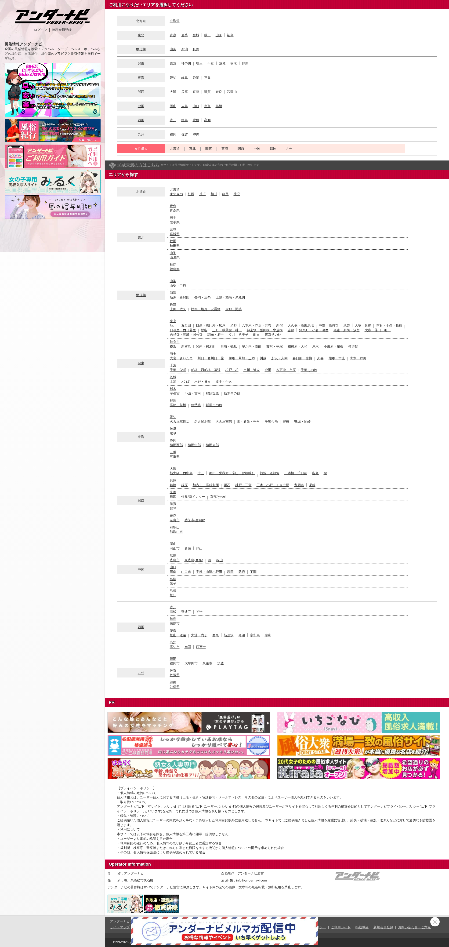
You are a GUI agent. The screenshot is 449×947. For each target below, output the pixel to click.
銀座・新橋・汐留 (346, 330)
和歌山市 (176, 532)
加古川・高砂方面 (206, 485)
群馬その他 (214, 405)
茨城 (222, 63)
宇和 (268, 635)
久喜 (320, 358)
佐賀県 (175, 675)
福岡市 (175, 663)
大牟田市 (191, 663)
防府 (242, 572)
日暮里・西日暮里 (183, 330)
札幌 (191, 194)
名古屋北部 (202, 421)
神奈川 (186, 63)
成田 (268, 370)
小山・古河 (193, 393)
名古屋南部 (224, 421)
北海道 (175, 21)
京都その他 (218, 497)
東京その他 (273, 334)
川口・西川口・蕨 (211, 358)
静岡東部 (212, 445)
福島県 (175, 269)
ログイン (40, 30)
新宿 (279, 325)
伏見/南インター (193, 497)
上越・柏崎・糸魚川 (230, 297)
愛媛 (196, 120)
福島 (230, 35)
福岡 (173, 134)
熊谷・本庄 (337, 358)
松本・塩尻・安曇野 (206, 309)
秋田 (207, 35)
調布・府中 (215, 334)
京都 (196, 92)
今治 (242, 635)
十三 (201, 473)
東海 (224, 148)
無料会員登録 (62, 30)
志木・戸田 (358, 358)
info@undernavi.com (251, 880)
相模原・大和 (297, 346)
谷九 (315, 473)
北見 (237, 194)
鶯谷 (204, 330)
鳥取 (207, 106)
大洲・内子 (199, 635)
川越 (263, 358)
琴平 (199, 611)
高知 (207, 120)
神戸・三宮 (243, 485)
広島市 (175, 560)
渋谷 (233, 325)
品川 (173, 325)
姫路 (173, 485)
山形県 (175, 257)
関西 (141, 92)
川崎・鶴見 (229, 346)
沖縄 (196, 134)
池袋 (346, 325)
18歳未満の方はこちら (138, 165)
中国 (141, 106)
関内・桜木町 (206, 346)
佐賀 (184, 134)
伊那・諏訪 (233, 309)
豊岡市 (299, 485)
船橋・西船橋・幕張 (206, 370)
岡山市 (175, 548)
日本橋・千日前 (295, 473)
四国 (141, 120)
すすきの (176, 194)
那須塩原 (212, 393)
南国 (188, 647)
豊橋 (286, 421)
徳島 (184, 120)
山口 (196, 106)
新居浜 (229, 635)
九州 (141, 134)
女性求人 (141, 148)
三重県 (175, 457)
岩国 (230, 572)
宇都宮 (175, 393)
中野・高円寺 (328, 325)
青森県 (175, 210)
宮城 (196, 35)
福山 (219, 560)
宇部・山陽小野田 (209, 572)
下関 (253, 572)
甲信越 (141, 49)
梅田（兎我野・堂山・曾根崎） (232, 473)
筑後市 (207, 663)
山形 (219, 35)
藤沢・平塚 (274, 346)
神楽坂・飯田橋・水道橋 (265, 330)
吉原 (291, 330)
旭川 (214, 194)
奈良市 (175, 520)
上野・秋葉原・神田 (227, 330)
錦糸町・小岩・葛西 (314, 330)
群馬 (245, 63)
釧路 (225, 194)
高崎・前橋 (178, 405)
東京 (173, 63)
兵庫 (184, 92)
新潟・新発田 (179, 297)
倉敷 (188, 548)
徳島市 (175, 623)
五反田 (186, 325)
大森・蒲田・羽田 (378, 330)
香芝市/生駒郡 (195, 520)
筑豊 (220, 663)
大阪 (173, 92)
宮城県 (175, 234)
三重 (207, 78)
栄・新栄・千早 (248, 421)
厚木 (315, 346)
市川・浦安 (251, 370)
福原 (184, 485)
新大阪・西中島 (181, 473)
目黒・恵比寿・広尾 (210, 325)
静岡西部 (176, 445)
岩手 (184, 35)
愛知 (173, 78)
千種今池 (271, 421)
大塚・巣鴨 (363, 325)
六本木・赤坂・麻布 (256, 325)
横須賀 (353, 346)
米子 (173, 583)
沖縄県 (175, 687)
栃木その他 (232, 393)
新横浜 (186, 346)
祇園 (173, 497)
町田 (256, 334)
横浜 (173, 346)
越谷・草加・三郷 (242, 358)
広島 (184, 106)
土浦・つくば (179, 381)
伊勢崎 (196, 405)
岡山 (173, 106)
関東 (141, 63)
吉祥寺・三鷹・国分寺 (186, 334)
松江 (173, 595)
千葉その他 (309, 370)
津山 (199, 548)
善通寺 (186, 611)
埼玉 (199, 63)
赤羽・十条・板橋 (389, 325)
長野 (196, 49)
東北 (141, 35)
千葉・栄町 (178, 370)
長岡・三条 (202, 297)
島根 (219, 106)
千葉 (210, 63)
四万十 (201, 647)
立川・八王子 (238, 334)
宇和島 (255, 635)
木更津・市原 (286, 370)
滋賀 (207, 92)
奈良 (219, 92)
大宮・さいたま (181, 358)
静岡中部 (194, 445)
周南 (173, 572)
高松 (173, 611)
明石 (227, 485)
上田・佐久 (178, 309)
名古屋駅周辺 (179, 421)
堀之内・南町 (251, 346)
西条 (215, 635)
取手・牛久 (224, 381)
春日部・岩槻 (302, 358)
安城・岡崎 (302, 421)
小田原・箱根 (333, 346)
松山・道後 (178, 635)
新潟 (184, 49)
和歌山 (232, 92)
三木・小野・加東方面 (273, 485)
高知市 (175, 647)
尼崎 (312, 485)
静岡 (196, 78)
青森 (173, 35)
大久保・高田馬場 (301, 325)
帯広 (202, 194)
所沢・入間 (279, 358)
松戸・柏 (232, 370)
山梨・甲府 (178, 286)
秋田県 (175, 246)
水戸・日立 (202, 381)
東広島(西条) (194, 560)
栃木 (233, 63)
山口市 (186, 572)
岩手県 (175, 222)
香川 (173, 120)
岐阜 (184, 78)
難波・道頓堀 (269, 473)
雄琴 (173, 508)
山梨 (173, 49)
